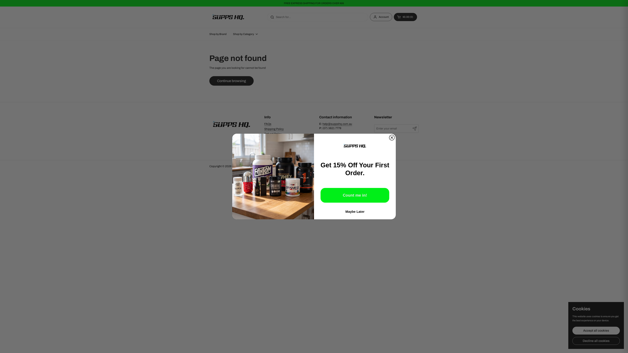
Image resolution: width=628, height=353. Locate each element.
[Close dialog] (391, 137)
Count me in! (355, 195)
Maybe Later (355, 211)
